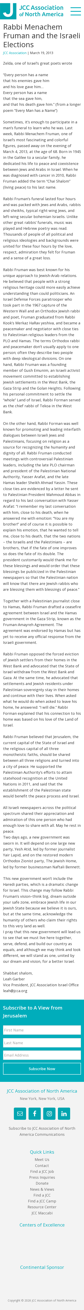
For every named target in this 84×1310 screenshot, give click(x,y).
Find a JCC (42, 1195)
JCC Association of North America (39, 11)
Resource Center (42, 1206)
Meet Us (42, 1159)
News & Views (42, 1189)
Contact (42, 1165)
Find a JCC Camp (42, 1201)
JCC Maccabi (42, 1213)
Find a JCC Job (42, 1171)
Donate (42, 1183)
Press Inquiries (42, 1177)
